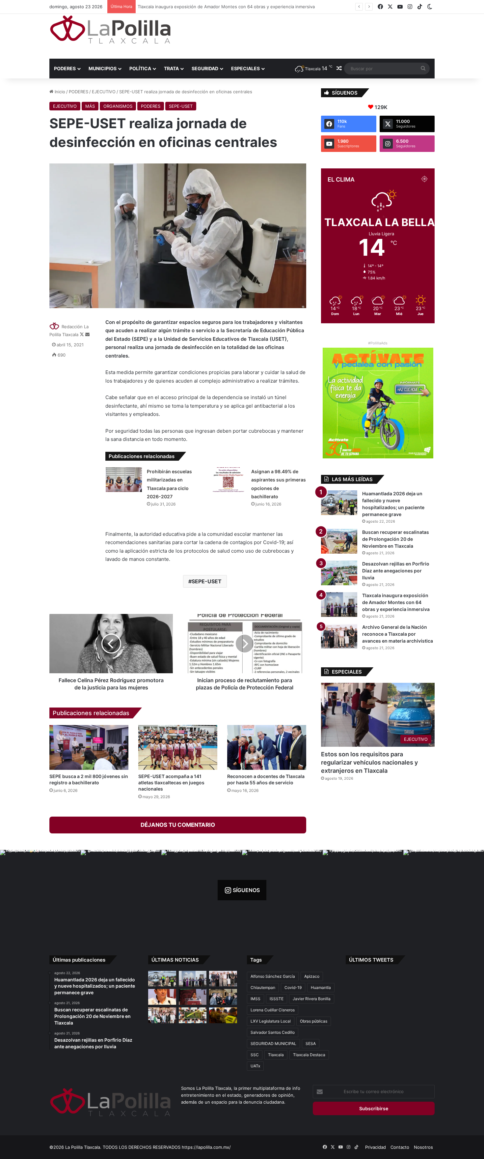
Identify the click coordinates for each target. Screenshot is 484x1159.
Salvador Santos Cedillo (273, 1032)
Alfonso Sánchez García (273, 976)
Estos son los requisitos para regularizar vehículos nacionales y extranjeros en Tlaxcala (369, 762)
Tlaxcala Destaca (309, 1054)
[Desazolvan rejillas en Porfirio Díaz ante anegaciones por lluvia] (339, 573)
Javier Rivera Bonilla (312, 998)
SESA (311, 1043)
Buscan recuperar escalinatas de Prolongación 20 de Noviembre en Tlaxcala (395, 539)
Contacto (399, 1147)
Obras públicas (313, 1021)
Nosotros (423, 1147)
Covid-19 (293, 987)
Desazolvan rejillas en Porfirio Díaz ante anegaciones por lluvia (395, 570)
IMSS (255, 998)
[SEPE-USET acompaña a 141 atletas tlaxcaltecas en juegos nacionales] (177, 747)
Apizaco (311, 976)
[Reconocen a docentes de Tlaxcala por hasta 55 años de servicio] (266, 747)
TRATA (171, 68)
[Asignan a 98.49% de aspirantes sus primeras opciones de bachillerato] (228, 479)
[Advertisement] (308, 35)
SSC (255, 1054)
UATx (255, 1065)
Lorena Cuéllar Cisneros (273, 1009)
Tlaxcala (276, 1054)
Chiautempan (263, 987)
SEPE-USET (181, 106)
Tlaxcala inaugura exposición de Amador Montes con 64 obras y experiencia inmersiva (227, 6)
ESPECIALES (245, 68)
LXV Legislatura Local (271, 1021)
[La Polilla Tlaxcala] (110, 29)
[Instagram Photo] (40, 890)
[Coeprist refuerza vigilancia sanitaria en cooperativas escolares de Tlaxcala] (162, 997)
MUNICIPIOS (103, 68)
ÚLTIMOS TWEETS (371, 960)
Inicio (59, 91)
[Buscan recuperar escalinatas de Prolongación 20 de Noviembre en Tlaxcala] (339, 541)
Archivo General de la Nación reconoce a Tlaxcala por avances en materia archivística (397, 634)
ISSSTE (276, 998)
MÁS (90, 106)
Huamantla (321, 987)
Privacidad (375, 1147)
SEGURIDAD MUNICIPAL (273, 1043)
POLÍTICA (140, 68)
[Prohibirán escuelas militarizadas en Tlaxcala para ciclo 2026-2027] (124, 479)
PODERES (65, 68)
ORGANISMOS (117, 106)
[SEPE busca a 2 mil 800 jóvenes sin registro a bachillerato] (88, 747)
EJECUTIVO (104, 91)
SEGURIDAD (205, 68)
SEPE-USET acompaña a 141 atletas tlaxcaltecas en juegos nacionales (171, 782)
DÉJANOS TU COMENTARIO (178, 825)
